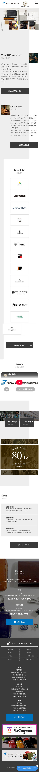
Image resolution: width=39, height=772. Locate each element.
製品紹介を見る (19, 345)
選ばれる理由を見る (14, 91)
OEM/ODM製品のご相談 (28, 655)
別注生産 (29, 649)
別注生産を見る (24, 145)
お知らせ (10, 659)
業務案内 (29, 652)
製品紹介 (10, 652)
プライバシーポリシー (29, 659)
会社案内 (10, 655)
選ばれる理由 (10, 649)
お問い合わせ (20, 622)
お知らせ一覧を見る (24, 545)
